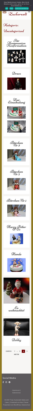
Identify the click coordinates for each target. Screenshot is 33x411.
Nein (11, 8)
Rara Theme (24, 402)
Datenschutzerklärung (21, 8)
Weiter (16, 354)
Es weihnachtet (16, 309)
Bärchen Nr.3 (16, 143)
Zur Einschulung (16, 101)
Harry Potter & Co (16, 228)
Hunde (16, 254)
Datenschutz (16, 393)
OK (7, 8)
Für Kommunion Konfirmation (16, 43)
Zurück (8, 351)
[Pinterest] (9, 382)
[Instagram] (6, 382)
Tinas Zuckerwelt (15, 400)
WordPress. (17, 405)
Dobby (16, 339)
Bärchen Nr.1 (16, 200)
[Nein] (31, 5)
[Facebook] (3, 382)
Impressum (16, 390)
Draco (16, 73)
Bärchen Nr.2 (16, 172)
